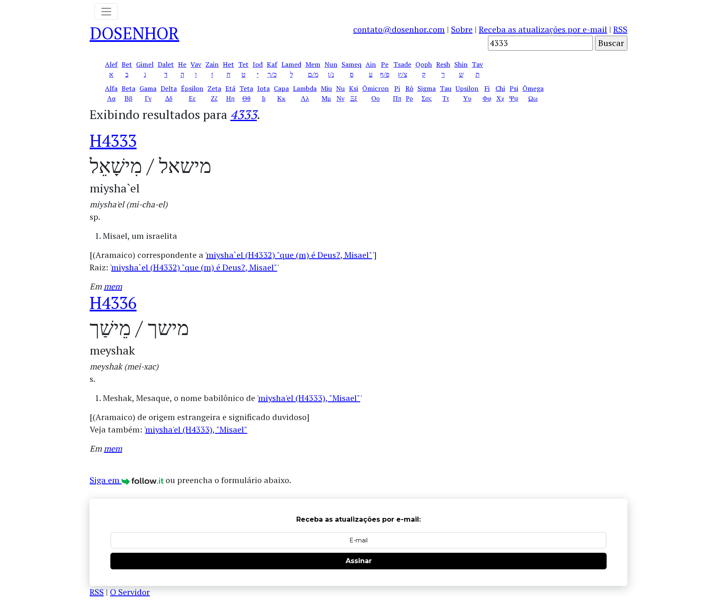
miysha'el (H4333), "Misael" (309, 397)
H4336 (113, 302)
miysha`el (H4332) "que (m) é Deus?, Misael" (289, 254)
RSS (620, 29)
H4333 (113, 140)
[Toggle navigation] (106, 11)
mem (113, 286)
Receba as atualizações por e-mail (543, 29)
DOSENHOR (134, 33)
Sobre (462, 29)
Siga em (106, 480)
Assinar (359, 561)
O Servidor (130, 592)
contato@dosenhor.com (399, 29)
